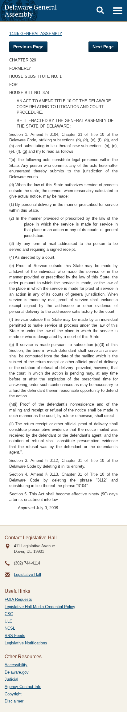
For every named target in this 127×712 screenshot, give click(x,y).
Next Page (103, 46)
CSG (9, 614)
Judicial (11, 679)
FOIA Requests (18, 599)
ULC (8, 621)
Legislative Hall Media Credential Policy (40, 606)
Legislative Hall (27, 574)
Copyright (13, 694)
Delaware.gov (17, 672)
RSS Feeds (15, 635)
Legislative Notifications (26, 643)
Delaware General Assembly (31, 10)
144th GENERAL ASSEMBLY (35, 33)
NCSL (10, 628)
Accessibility (16, 665)
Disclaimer (14, 701)
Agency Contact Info (23, 686)
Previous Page (28, 46)
